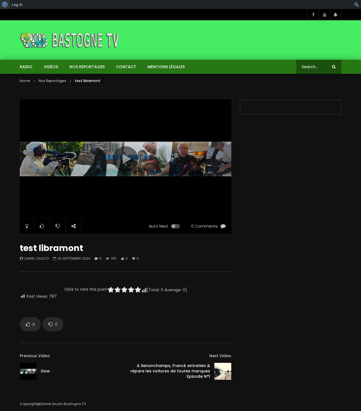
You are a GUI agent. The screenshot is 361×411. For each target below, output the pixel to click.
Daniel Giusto (37, 258)
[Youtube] (324, 14)
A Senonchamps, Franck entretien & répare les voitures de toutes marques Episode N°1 (170, 371)
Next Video (220, 356)
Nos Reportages (87, 67)
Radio (26, 67)
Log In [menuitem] (17, 4)
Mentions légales (166, 67)
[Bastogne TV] (70, 40)
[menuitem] (5, 4)
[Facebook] (313, 14)
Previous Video (35, 356)
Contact (126, 67)
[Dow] (28, 371)
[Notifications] (335, 14)
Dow (45, 371)
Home (25, 80)
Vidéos (51, 67)
